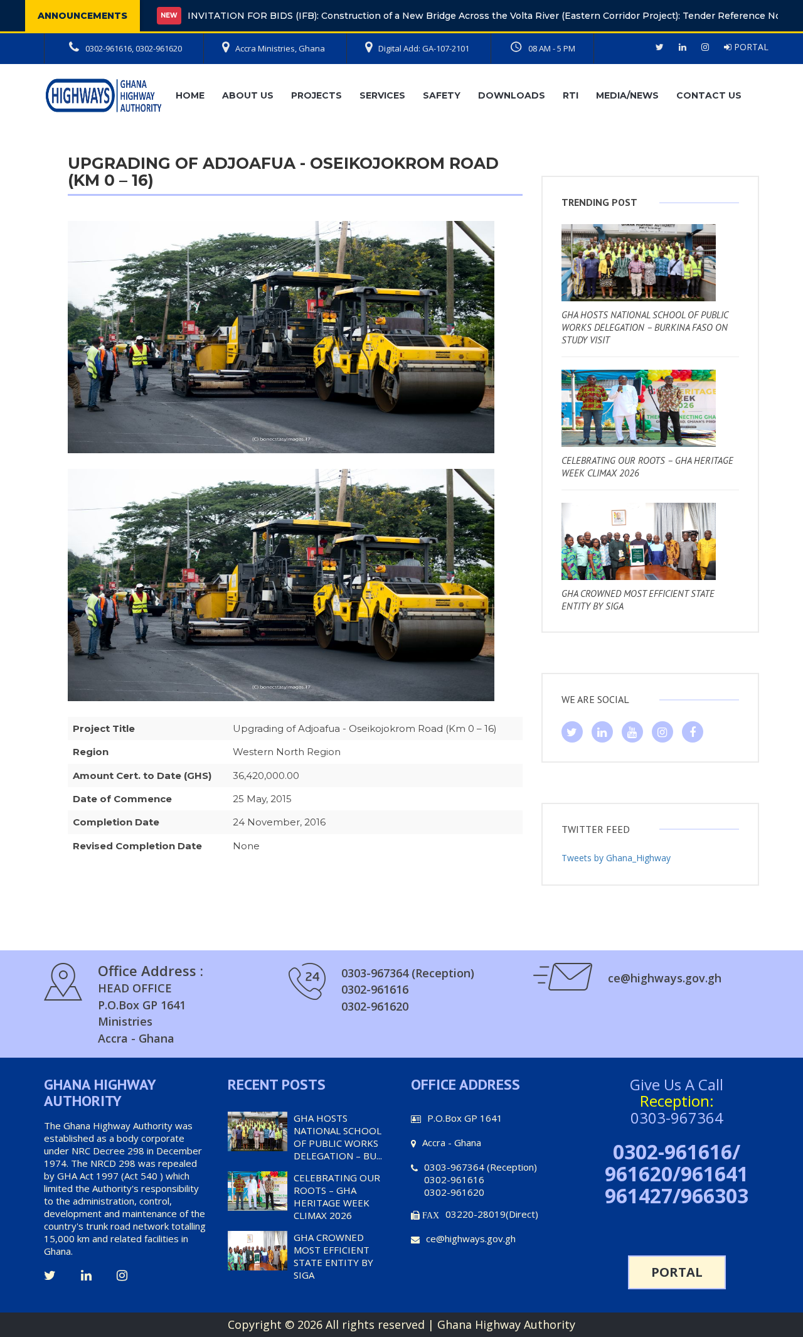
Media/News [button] (627, 95)
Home (190, 95)
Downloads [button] (511, 95)
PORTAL (749, 47)
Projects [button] (316, 95)
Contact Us (709, 95)
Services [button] (382, 95)
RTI (570, 95)
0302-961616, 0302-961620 (133, 48)
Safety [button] (441, 95)
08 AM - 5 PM (551, 48)
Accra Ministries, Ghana (280, 48)
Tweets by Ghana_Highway (616, 858)
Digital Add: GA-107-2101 (423, 48)
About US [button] (248, 95)
